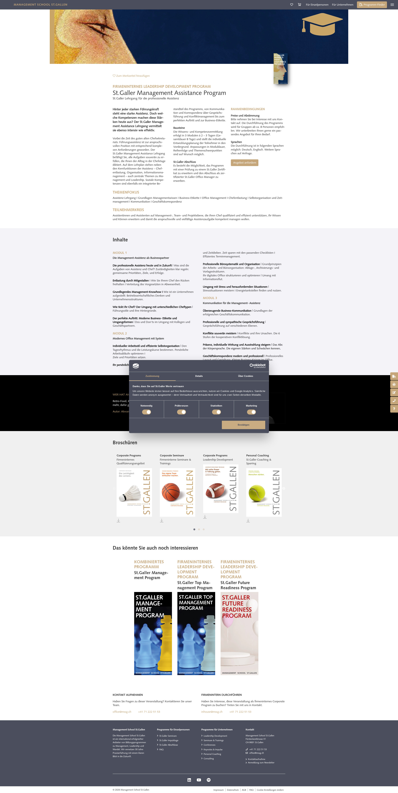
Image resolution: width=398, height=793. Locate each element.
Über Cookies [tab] (245, 376)
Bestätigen (243, 425)
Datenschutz (233, 789)
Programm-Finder (374, 4)
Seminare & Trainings (214, 740)
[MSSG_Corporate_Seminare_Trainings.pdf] (177, 492)
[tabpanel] (134, 488)
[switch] (181, 411)
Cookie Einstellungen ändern (270, 789)
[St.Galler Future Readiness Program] (239, 633)
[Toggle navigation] (392, 5)
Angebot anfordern (244, 162)
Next (283, 488)
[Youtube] (199, 780)
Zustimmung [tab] (152, 376)
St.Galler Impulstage (168, 740)
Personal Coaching (212, 754)
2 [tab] (199, 529)
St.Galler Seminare (168, 735)
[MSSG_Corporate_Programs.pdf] (134, 492)
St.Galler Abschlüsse (168, 744)
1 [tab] (194, 529)
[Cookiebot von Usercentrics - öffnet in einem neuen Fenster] (252, 365)
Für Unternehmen (342, 4)
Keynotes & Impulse (213, 749)
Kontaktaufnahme (256, 759)
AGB (244, 789)
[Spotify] (208, 780)
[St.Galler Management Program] (153, 633)
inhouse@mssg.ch (211, 711)
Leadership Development (215, 735)
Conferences (209, 744)
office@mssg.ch (122, 711)
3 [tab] (203, 529)
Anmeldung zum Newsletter (261, 762)
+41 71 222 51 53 (149, 711)
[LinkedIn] (189, 780)
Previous (114, 488)
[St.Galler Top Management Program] (196, 633)
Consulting (209, 758)
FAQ (161, 749)
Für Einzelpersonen (317, 4)
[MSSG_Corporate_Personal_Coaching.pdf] (264, 492)
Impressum (218, 789)
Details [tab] (199, 376)
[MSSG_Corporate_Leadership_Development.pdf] (220, 488)
